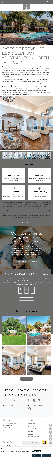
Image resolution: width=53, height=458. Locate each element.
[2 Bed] (26, 290)
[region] (26, 452)
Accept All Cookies (36, 455)
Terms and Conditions (33, 429)
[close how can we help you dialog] (38, 443)
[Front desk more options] (50, 442)
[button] (48, 2)
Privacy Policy (31, 431)
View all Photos (26, 379)
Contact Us (30, 434)
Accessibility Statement (33, 436)
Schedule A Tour (20, 261)
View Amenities (26, 222)
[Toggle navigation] (2, 2)
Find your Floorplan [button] (51, 144)
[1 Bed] (20, 290)
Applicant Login (31, 426)
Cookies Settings (6, 455)
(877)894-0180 (39, 405)
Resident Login (31, 423)
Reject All (47, 455)
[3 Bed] (32, 290)
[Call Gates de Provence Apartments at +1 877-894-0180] (50, 2)
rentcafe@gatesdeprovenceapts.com (30, 413)
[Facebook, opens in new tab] (30, 409)
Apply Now (34, 261)
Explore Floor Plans (26, 299)
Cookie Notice (38, 451)
